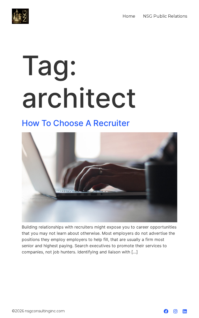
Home (129, 16)
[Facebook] (166, 311)
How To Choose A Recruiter (76, 123)
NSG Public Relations (165, 16)
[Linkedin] (184, 311)
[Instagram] (175, 311)
